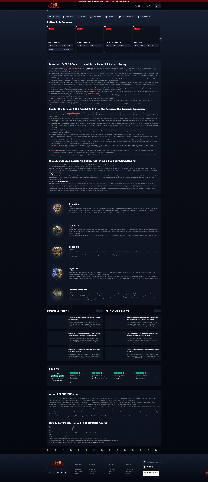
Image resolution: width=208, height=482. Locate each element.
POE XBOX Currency (93, 469)
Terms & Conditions (131, 467)
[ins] (65, 472)
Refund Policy (129, 471)
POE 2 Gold (78, 469)
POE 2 (67, 6)
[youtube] (50, 472)
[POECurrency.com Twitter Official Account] (53, 472)
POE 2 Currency (79, 464)
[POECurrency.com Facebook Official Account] (61, 472)
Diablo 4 (74, 6)
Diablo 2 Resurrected (104, 6)
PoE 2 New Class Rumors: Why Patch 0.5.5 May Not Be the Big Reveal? (143, 350)
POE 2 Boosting (79, 473)
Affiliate (111, 473)
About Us (111, 464)
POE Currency (92, 464)
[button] (160, 39)
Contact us (126, 1)
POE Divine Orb (92, 471)
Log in (147, 6)
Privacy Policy (129, 469)
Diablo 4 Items (92, 473)
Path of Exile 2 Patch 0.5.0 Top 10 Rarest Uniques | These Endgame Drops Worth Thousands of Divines (142, 334)
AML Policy (128, 473)
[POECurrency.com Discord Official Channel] (57, 472)
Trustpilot (95, 442)
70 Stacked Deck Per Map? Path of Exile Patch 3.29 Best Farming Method (84, 318)
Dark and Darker (116, 6)
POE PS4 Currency (93, 467)
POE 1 (62, 6)
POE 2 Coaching (79, 471)
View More (99, 311)
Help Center (112, 469)
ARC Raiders (92, 6)
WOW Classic (83, 6)
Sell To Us (126, 6)
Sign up (152, 6)
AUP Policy (128, 464)
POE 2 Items (78, 467)
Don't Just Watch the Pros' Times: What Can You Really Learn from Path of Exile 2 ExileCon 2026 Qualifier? (142, 318)
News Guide (112, 467)
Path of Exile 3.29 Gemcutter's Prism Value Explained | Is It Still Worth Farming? (84, 350)
